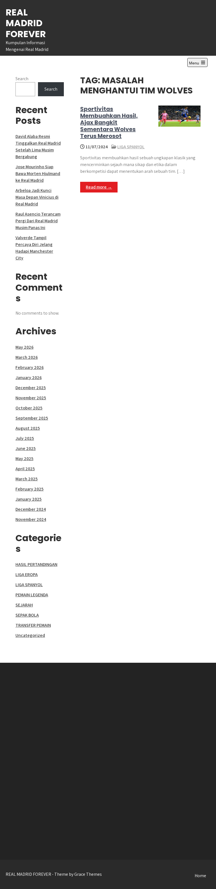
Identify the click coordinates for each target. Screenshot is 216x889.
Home (200, 876)
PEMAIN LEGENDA (31, 595)
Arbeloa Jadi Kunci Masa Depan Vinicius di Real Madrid (36, 197)
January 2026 (28, 377)
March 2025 (26, 479)
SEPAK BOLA (27, 615)
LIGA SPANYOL (131, 147)
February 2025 (29, 489)
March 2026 (26, 357)
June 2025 (25, 448)
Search (21, 79)
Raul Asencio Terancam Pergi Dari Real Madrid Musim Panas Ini (37, 220)
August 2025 (27, 428)
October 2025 (28, 408)
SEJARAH (24, 605)
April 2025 (25, 469)
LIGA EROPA (26, 574)
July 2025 (24, 438)
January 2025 (28, 499)
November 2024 (30, 519)
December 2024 (30, 509)
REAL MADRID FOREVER (26, 23)
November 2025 (30, 398)
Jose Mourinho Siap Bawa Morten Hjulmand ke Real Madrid (37, 173)
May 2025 (24, 459)
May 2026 (24, 347)
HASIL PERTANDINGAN (36, 564)
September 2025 (31, 418)
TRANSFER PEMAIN (33, 625)
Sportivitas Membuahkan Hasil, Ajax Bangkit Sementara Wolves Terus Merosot (109, 122)
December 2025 (30, 388)
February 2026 (29, 367)
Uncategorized (30, 635)
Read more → (99, 187)
